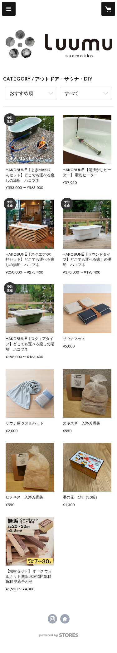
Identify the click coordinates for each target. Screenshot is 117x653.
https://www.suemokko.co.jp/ (65, 619)
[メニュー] (9, 9)
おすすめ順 (21, 93)
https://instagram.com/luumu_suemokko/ (52, 619)
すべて (72, 93)
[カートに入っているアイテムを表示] (108, 9)
